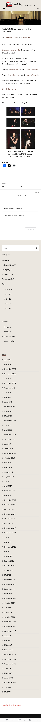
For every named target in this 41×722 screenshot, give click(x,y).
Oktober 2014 (9, 519)
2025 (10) (8, 294)
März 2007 (8, 645)
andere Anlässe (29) (9, 265)
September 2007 (10, 631)
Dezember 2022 (10, 421)
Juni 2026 (7, 360)
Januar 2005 (8, 678)
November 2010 (10, 584)
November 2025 (10, 374)
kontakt (5, 705)
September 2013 (10, 533)
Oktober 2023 (9, 407)
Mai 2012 (7, 552)
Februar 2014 (9, 524)
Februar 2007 (9, 650)
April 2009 (8, 612)
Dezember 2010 (10, 580)
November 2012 (10, 547)
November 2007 (10, 626)
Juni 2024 (7, 392)
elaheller (26, 37)
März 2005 (8, 673)
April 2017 (8, 486)
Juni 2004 (7, 687)
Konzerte (7, 327)
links (10, 705)
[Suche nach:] (20, 248)
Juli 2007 (7, 636)
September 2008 (10, 622)
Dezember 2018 (10, 453)
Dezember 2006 (10, 654)
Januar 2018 (8, 472)
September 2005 (10, 664)
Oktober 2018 (9, 458)
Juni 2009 (7, 608)
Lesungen (7, 332)
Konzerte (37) (7, 260)
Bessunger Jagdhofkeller (11, 50)
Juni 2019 (7, 444)
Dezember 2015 (10, 500)
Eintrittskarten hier (9, 89)
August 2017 (9, 477)
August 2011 (9, 570)
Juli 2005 (7, 668)
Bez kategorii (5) (8, 279)
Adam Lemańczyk (31, 69)
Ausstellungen (9, 336)
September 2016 (10, 491)
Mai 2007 (7, 640)
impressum (17, 705)
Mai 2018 (7, 463)
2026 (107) (8, 290)
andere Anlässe (9, 341)
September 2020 (10, 435)
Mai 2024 (7, 397)
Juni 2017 (7, 481)
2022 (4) (7, 308)
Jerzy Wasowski (32, 75)
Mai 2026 (7, 364)
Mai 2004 (7, 692)
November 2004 (10, 683)
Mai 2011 (7, 575)
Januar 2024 (8, 402)
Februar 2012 (9, 561)
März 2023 (8, 416)
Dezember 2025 (10, 369)
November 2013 (10, 528)
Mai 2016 (7, 495)
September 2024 (10, 388)
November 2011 (10, 566)
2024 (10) (8, 299)
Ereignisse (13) (7, 274)
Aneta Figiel (13, 69)
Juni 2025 (7, 378)
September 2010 (10, 589)
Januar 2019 (8, 449)
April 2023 (8, 411)
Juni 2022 (7, 425)
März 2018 (8, 467)
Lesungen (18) (7, 270)
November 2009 (10, 598)
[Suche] (36, 7)
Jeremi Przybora (14, 75)
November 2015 (10, 505)
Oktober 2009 (9, 603)
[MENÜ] (4, 7)
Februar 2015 (9, 509)
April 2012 (8, 556)
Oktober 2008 (9, 617)
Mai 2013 (7, 542)
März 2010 (8, 594)
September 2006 (10, 659)
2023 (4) (7, 304)
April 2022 (8, 430)
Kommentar (30, 229)
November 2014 (10, 514)
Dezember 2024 (10, 383)
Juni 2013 (7, 538)
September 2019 (10, 439)
